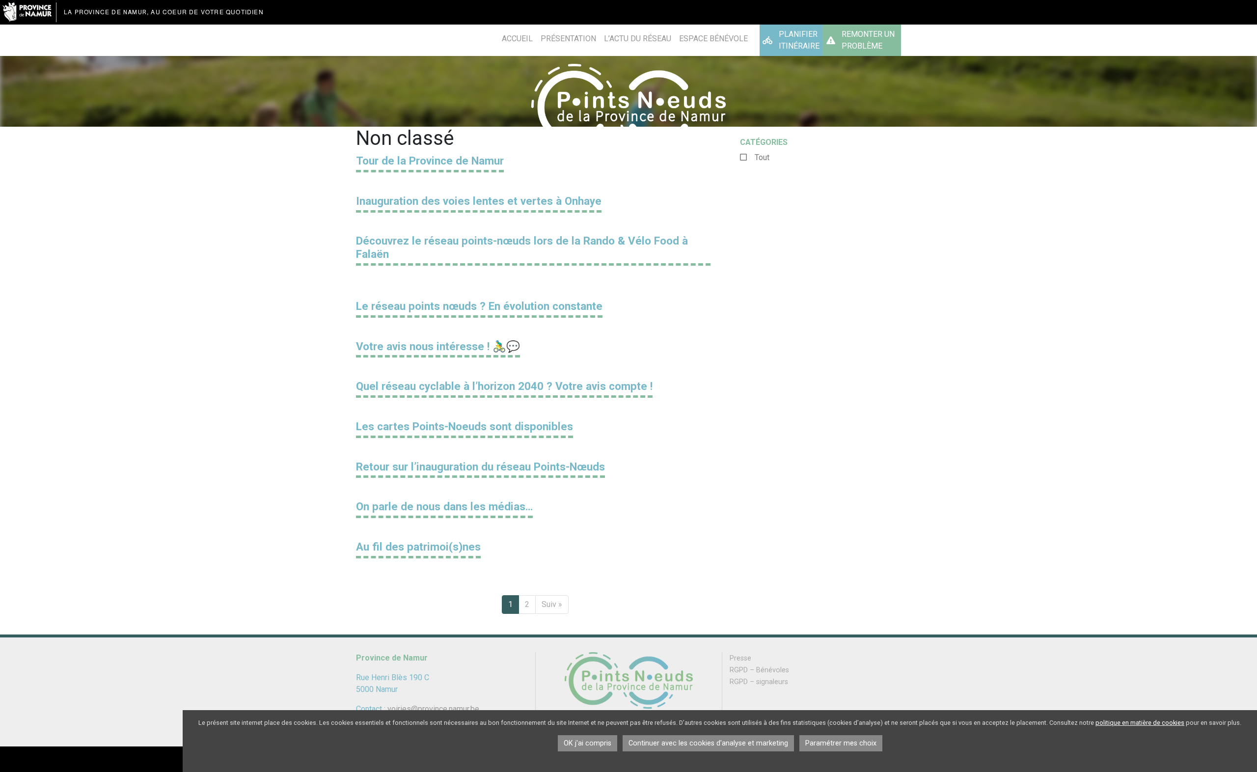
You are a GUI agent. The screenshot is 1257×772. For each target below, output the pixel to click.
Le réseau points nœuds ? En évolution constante (479, 306)
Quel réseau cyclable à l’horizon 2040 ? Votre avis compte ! (504, 386)
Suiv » (552, 604)
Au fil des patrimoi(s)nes (418, 546)
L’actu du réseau (637, 38)
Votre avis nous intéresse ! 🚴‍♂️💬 (438, 346)
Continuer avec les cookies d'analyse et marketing (708, 743)
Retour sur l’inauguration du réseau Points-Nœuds (480, 466)
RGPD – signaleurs (759, 682)
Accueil (517, 38)
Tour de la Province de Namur (430, 160)
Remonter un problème (868, 40)
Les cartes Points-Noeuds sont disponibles (464, 426)
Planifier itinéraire (799, 40)
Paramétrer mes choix (840, 743)
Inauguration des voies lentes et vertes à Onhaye (478, 200)
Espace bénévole (713, 38)
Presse (740, 658)
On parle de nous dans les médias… (444, 506)
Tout (762, 157)
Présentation (568, 38)
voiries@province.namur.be (433, 709)
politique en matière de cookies (1139, 722)
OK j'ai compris (587, 743)
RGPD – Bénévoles (759, 670)
